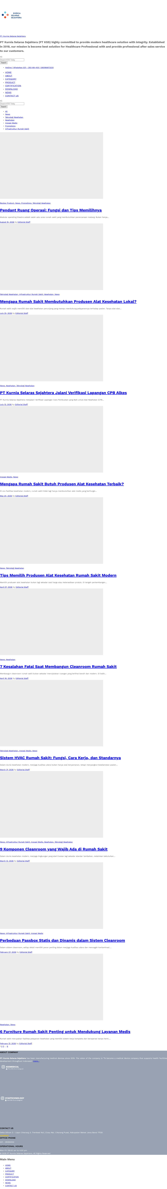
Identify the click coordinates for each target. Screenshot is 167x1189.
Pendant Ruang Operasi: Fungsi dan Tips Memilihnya (51, 210)
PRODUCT (10, 82)
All (6, 111)
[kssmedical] (12, 1072)
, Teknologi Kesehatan (41, 203)
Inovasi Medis (11, 123)
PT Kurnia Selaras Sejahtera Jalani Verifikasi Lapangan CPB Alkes (63, 392)
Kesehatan (9, 120)
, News (17, 203)
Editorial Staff (24, 222)
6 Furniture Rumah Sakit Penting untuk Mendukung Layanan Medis (65, 1031)
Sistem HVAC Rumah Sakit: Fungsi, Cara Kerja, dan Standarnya (60, 757)
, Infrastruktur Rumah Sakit (30, 294)
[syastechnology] (12, 1103)
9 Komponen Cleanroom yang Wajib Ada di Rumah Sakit (54, 849)
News (7, 114)
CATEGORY (10, 79)
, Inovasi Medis (24, 751)
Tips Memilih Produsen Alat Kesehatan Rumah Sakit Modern (58, 575)
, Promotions (25, 203)
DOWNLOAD (11, 89)
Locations (4, 1135)
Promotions (10, 126)
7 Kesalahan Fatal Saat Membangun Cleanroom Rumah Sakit (58, 666)
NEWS (8, 92)
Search (3, 63)
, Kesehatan (48, 294)
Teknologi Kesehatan (14, 117)
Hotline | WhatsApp (13, 67)
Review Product (7, 203)
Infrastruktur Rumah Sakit (17, 129)
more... (36, 1061)
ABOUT (8, 76)
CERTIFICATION (13, 85)
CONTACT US (12, 95)
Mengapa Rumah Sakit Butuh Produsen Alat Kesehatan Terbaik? (62, 484)
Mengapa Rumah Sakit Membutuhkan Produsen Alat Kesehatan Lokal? (68, 301)
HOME (8, 72)
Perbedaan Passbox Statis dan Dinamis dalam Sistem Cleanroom (62, 940)
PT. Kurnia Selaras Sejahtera (13, 36)
